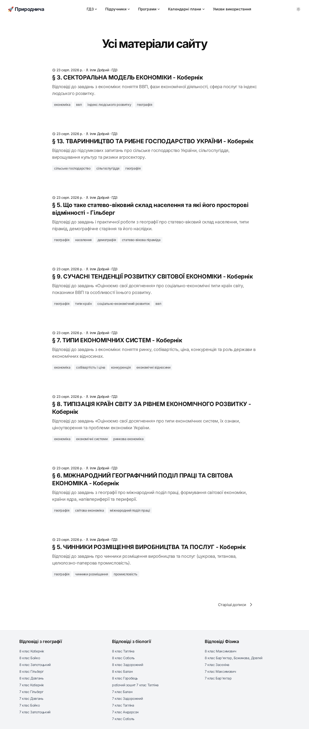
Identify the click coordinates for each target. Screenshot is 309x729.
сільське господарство (72, 168)
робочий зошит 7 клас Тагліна (135, 685)
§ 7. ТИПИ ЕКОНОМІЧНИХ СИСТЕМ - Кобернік (117, 340)
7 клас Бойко (29, 705)
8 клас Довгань (31, 678)
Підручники (115, 9)
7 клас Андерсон (125, 712)
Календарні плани (184, 9)
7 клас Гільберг (31, 692)
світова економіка (89, 510)
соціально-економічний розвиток (123, 303)
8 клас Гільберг (31, 671)
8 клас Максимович (220, 651)
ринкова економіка (128, 439)
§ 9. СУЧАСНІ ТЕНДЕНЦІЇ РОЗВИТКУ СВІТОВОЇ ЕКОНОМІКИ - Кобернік (152, 276)
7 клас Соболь (123, 719)
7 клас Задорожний (127, 698)
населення (83, 240)
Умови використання (232, 9)
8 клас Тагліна (123, 651)
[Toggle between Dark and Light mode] (298, 9)
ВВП (79, 104)
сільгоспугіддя (107, 168)
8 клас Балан (122, 671)
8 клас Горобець (125, 678)
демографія (107, 240)
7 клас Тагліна (123, 705)
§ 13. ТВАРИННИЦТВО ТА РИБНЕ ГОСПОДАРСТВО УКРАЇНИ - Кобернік (152, 141)
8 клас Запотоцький (35, 665)
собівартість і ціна (90, 367)
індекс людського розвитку (109, 104)
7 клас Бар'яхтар (218, 678)
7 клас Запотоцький (34, 712)
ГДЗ (90, 9)
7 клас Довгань (31, 698)
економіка (62, 104)
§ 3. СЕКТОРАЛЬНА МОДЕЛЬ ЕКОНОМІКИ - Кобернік (127, 77)
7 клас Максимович (220, 671)
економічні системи (91, 439)
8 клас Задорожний (127, 665)
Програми (147, 9)
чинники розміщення (91, 574)
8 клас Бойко (29, 658)
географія (144, 104)
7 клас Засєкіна (217, 665)
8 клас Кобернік (31, 651)
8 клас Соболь (123, 658)
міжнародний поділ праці (130, 510)
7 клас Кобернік (31, 685)
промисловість (125, 574)
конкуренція (121, 367)
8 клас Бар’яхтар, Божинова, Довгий (233, 658)
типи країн (83, 303)
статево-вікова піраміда (141, 240)
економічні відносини (153, 367)
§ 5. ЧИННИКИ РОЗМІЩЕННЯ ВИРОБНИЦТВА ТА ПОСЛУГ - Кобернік (149, 546)
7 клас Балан (122, 692)
